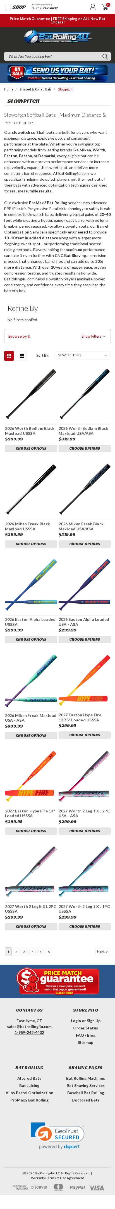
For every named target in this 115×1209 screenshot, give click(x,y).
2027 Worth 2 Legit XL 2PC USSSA (30, 909)
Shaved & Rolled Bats (36, 89)
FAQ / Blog (85, 1035)
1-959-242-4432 (45, 8)
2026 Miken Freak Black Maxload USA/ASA (81, 526)
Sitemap (85, 1042)
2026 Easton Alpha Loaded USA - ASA (84, 622)
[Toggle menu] (13, 10)
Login (76, 1020)
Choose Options (31, 448)
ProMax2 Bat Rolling (29, 1100)
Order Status (85, 1028)
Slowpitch (65, 89)
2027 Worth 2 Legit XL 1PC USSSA (84, 909)
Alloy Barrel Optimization (29, 1092)
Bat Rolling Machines (85, 1078)
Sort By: (42, 355)
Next (101, 951)
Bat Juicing (29, 1085)
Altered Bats (29, 1078)
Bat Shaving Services (86, 1085)
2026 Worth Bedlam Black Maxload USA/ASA (83, 431)
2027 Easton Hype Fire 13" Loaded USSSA (30, 813)
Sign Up (93, 1020)
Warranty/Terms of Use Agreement (57, 1178)
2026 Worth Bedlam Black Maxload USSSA (30, 431)
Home (8, 89)
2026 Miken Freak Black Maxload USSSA (27, 526)
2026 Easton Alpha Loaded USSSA (30, 622)
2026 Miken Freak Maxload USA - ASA (31, 718)
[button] (57, 336)
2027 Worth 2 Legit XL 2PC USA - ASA (84, 813)
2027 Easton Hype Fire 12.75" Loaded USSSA (80, 717)
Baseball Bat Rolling (85, 1092)
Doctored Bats (86, 1100)
